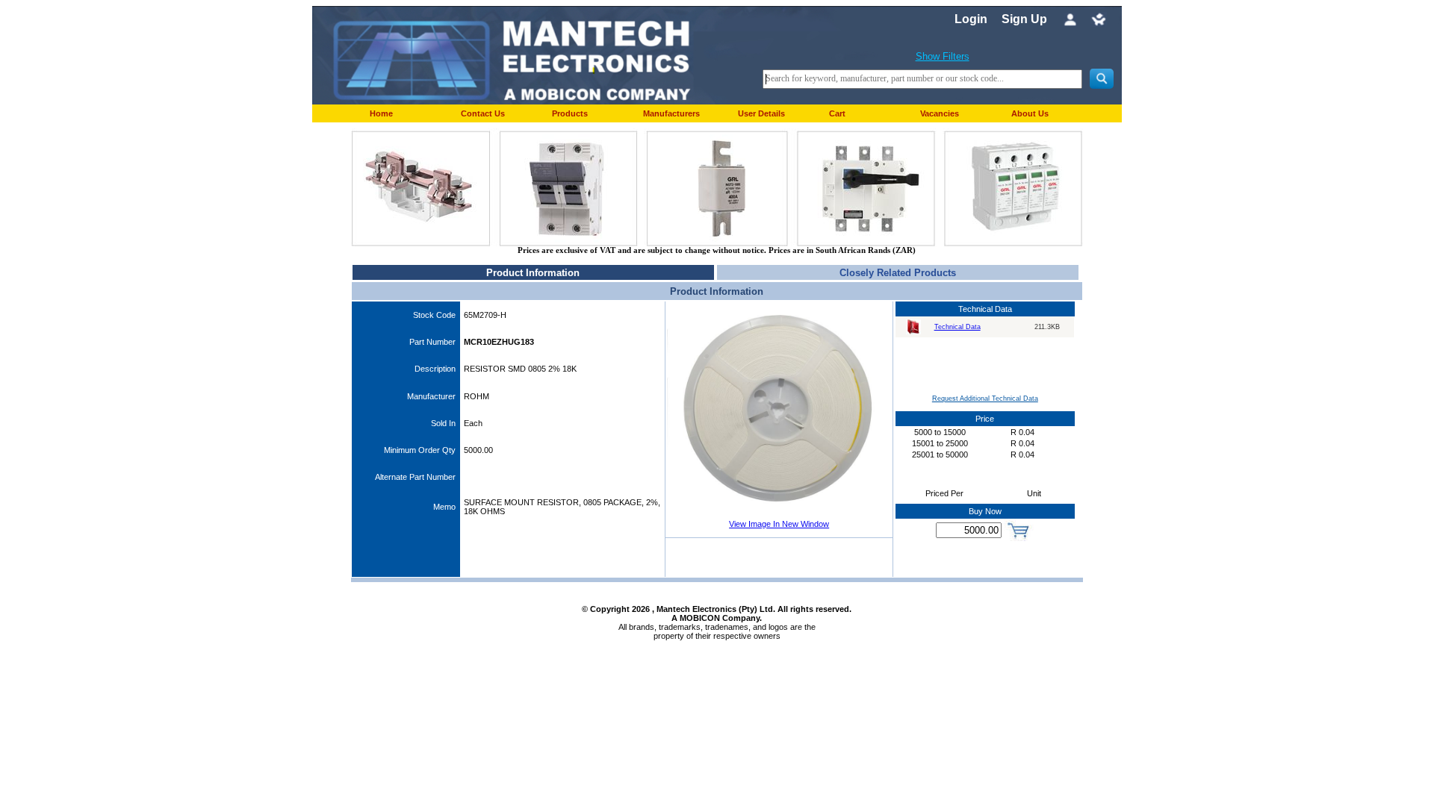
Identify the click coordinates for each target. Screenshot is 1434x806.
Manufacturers (671, 113)
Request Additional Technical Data (985, 398)
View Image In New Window (779, 523)
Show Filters (942, 56)
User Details (761, 113)
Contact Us (483, 113)
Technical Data (957, 327)
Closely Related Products (897, 272)
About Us (1030, 113)
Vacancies (939, 113)
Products (570, 113)
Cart (837, 113)
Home (381, 113)
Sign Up (1024, 19)
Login (971, 19)
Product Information (533, 272)
